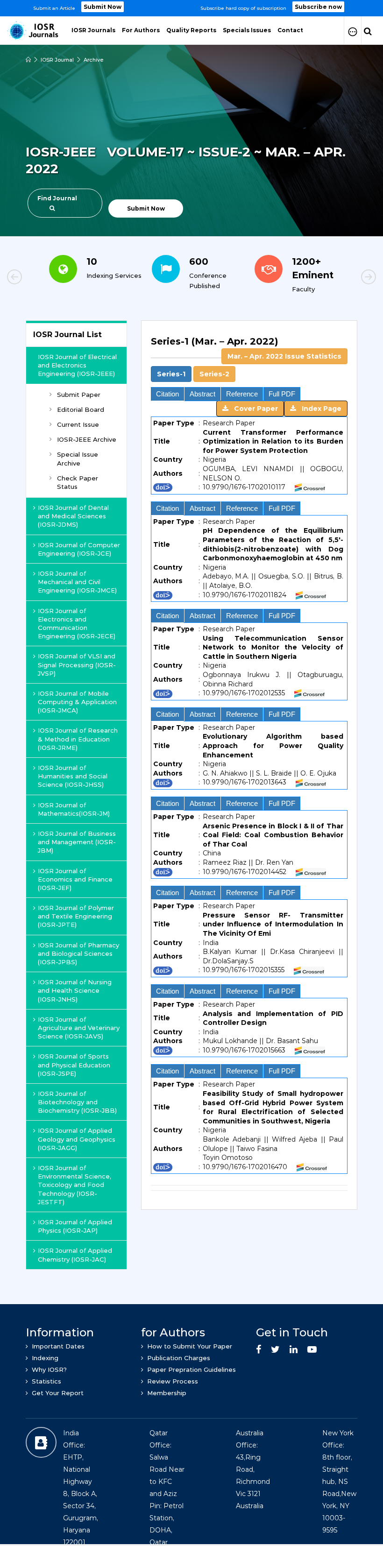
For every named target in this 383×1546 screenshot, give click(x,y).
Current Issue (78, 424)
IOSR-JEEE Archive (86, 439)
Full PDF (282, 394)
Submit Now (102, 6)
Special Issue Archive (77, 458)
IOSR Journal (57, 59)
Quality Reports (191, 30)
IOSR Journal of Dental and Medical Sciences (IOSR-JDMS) (73, 516)
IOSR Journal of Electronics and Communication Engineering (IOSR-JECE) (76, 623)
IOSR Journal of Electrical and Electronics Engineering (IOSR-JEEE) (77, 365)
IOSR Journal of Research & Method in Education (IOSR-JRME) (78, 739)
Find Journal (57, 198)
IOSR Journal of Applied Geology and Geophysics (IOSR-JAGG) (76, 1139)
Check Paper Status (77, 482)
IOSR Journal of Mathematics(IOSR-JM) (74, 809)
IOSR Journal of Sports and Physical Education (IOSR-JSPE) (74, 1064)
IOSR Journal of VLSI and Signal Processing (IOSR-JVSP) (77, 664)
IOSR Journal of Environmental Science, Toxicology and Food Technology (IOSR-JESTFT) (74, 1185)
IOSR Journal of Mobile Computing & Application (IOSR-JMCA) (77, 702)
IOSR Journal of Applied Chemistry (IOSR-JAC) (75, 1255)
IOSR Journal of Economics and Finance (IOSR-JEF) (75, 879)
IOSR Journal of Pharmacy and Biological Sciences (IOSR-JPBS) (78, 953)
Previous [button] (46, 278)
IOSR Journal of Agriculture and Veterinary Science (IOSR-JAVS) (79, 1028)
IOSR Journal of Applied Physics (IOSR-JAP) (75, 1226)
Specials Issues (247, 30)
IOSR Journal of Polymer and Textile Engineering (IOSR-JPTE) (76, 916)
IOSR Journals (93, 30)
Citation (167, 394)
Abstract (202, 394)
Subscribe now (318, 6)
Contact (290, 30)
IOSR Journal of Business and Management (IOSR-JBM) (77, 842)
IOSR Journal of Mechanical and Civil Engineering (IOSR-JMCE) (77, 582)
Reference (242, 394)
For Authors (141, 30)
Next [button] (336, 278)
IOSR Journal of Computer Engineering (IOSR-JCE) (79, 549)
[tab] (249, 358)
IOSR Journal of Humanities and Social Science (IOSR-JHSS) (72, 776)
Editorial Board (80, 409)
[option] (191, 8)
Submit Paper (78, 394)
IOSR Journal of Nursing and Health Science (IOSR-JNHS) (75, 990)
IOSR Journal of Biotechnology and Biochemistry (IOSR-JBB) (77, 1102)
